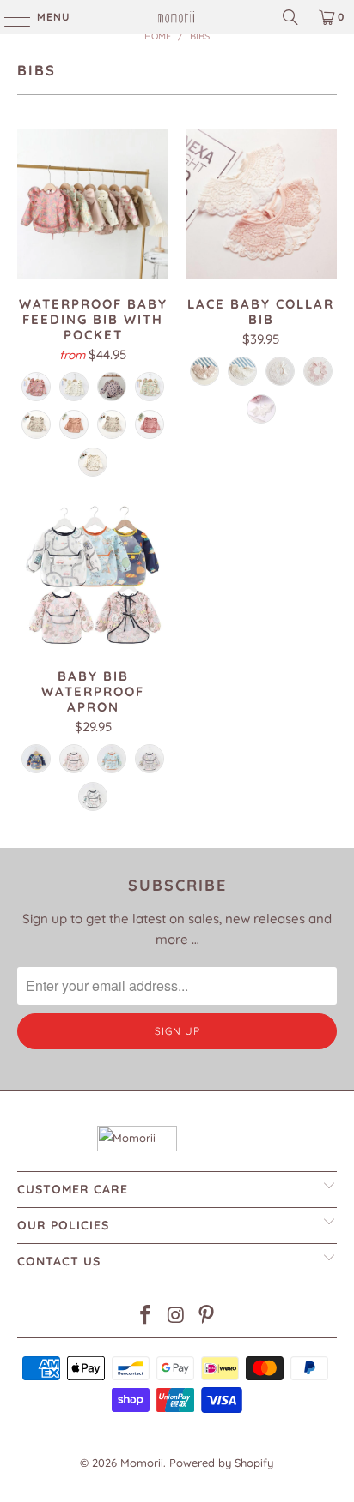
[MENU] (8, 17)
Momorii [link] (141, 1462)
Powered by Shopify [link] (221, 1462)
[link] (177, 17)
